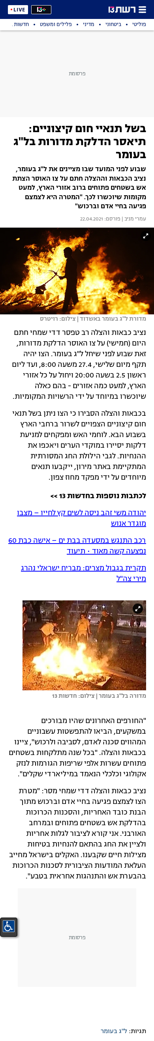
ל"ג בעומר (114, 1031)
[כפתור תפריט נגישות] (9, 926)
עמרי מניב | (133, 219)
